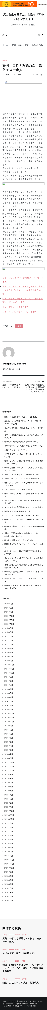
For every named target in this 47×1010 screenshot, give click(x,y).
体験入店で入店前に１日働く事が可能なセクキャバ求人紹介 (23, 484)
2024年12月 (9, 665)
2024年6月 (8, 689)
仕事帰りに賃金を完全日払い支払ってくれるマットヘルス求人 (23, 573)
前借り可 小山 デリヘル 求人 (15, 450)
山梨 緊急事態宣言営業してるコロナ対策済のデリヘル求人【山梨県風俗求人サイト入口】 (34, 387)
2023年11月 (9, 718)
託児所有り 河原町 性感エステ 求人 (18, 511)
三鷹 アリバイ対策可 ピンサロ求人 (20, 312)
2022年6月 (8, 787)
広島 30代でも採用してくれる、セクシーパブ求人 (23, 940)
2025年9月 (8, 628)
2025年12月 (9, 616)
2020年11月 (9, 864)
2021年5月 (8, 839)
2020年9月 (8, 872)
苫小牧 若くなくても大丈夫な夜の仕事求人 (21, 479)
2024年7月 (8, 685)
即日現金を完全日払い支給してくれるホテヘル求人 (23, 545)
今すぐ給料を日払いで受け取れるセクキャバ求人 (23, 446)
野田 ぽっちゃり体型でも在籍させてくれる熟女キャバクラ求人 (23, 462)
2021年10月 (9, 819)
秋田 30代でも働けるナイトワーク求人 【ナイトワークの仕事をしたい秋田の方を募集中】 (24, 968)
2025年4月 (8, 649)
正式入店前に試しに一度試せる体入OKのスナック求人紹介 (23, 501)
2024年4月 (8, 697)
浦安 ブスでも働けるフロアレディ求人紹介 (21, 475)
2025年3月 (8, 653)
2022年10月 (9, 770)
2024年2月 (8, 705)
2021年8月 (8, 827)
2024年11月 (9, 669)
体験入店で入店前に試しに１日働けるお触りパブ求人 (23, 521)
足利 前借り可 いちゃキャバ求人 (18, 489)
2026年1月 (8, 612)
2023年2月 (8, 754)
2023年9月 (8, 726)
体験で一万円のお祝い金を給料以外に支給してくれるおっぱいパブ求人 (23, 534)
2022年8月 (8, 779)
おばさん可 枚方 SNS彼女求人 (19, 953)
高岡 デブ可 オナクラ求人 (16, 307)
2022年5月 (8, 791)
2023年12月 (9, 714)
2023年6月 (8, 738)
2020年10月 (9, 868)
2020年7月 (8, 880)
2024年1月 (8, 710)
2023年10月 (9, 722)
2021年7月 (8, 831)
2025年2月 (8, 657)
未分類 (5, 60)
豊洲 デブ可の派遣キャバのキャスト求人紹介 (12, 384)
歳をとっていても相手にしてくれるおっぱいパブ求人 (23, 580)
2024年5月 (8, 693)
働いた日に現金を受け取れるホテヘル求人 (21, 442)
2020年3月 (8, 896)
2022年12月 (9, 762)
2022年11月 (9, 766)
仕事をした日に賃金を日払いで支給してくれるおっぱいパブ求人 (23, 469)
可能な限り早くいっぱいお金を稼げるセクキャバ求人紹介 (23, 455)
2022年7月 (8, 783)
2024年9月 (8, 677)
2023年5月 (8, 742)
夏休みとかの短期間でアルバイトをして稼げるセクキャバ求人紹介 (23, 422)
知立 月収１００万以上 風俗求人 (21, 983)
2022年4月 (8, 795)
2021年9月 (8, 823)
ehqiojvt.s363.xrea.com (12, 75)
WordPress (32, 1006)
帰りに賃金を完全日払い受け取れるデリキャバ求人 (23, 495)
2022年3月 (8, 799)
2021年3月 (8, 848)
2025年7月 (8, 636)
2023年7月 (8, 734)
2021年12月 (9, 811)
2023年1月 (8, 758)
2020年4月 (8, 892)
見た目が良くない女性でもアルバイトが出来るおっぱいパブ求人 (23, 559)
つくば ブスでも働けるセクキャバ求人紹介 (21, 515)
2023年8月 (8, 730)
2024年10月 (9, 673)
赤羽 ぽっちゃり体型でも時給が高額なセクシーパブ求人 (23, 552)
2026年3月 (8, 604)
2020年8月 (8, 876)
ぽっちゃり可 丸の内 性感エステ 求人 (19, 540)
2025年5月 (8, 644)
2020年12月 (9, 860)
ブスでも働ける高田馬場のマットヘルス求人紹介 (23, 507)
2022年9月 (8, 774)
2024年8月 (8, 681)
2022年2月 (8, 803)
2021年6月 (8, 835)
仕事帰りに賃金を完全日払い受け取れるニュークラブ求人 (23, 436)
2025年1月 (8, 661)
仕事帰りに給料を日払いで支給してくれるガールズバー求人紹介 (23, 586)
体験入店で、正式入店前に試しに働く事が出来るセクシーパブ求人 (23, 566)
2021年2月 (8, 852)
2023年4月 (8, 746)
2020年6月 (8, 884)
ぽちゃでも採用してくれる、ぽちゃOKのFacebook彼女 (24, 527)
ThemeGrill (7, 1006)
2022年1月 (8, 807)
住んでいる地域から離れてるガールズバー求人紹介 (23, 429)
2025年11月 (9, 620)
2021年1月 (8, 856)
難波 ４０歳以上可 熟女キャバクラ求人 (21, 417)
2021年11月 (9, 815)
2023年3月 (8, 750)
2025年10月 (9, 624)
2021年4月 (8, 844)
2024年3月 (8, 701)
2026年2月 (8, 608)
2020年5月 (8, 888)
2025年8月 (8, 632)
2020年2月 (8, 900)
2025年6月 (8, 640)
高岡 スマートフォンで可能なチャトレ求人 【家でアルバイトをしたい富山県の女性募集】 (24, 290)
